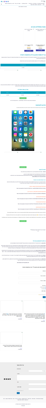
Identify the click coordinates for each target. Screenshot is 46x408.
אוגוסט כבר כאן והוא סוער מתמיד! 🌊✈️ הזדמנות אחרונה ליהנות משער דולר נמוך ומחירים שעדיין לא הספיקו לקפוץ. (12, 315)
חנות (43, 4)
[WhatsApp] (3, 1)
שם (18, 382)
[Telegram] (1, 1)
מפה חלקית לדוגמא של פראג (41, 196)
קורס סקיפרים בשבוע (8, 3)
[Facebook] (8, 1)
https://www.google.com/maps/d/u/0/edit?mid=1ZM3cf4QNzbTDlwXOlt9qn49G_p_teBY (31, 198)
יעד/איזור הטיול (43, 275)
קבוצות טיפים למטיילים (40, 3)
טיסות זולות (35, 3)
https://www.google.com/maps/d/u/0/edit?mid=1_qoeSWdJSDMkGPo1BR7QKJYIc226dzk (31, 188)
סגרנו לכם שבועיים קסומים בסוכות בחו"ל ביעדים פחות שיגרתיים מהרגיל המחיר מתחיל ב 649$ (12, 346)
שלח (44, 297)
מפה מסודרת (42, 287)
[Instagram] (4, 1)
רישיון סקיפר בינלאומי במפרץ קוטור (36, 4)
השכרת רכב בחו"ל (17, 3)
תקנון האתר (23, 405)
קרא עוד (44, 320)
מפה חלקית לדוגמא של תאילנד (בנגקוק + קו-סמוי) (37, 186)
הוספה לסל (39, 50)
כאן (24, 174)
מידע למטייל (30, 3)
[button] (28, 3)
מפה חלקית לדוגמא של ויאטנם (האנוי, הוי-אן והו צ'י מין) (37, 191)
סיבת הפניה (19, 368)
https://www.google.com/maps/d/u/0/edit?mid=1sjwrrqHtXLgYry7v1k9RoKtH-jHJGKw (32, 209)
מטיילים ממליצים (24, 3)
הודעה (18, 373)
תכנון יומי (42, 288)
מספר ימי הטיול (43, 280)
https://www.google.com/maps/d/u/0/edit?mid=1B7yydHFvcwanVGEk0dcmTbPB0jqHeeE (31, 193)
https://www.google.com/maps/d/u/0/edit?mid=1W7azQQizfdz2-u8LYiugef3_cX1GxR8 (32, 203)
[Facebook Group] (6, 1)
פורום (13, 3)
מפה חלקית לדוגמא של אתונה (41, 207)
